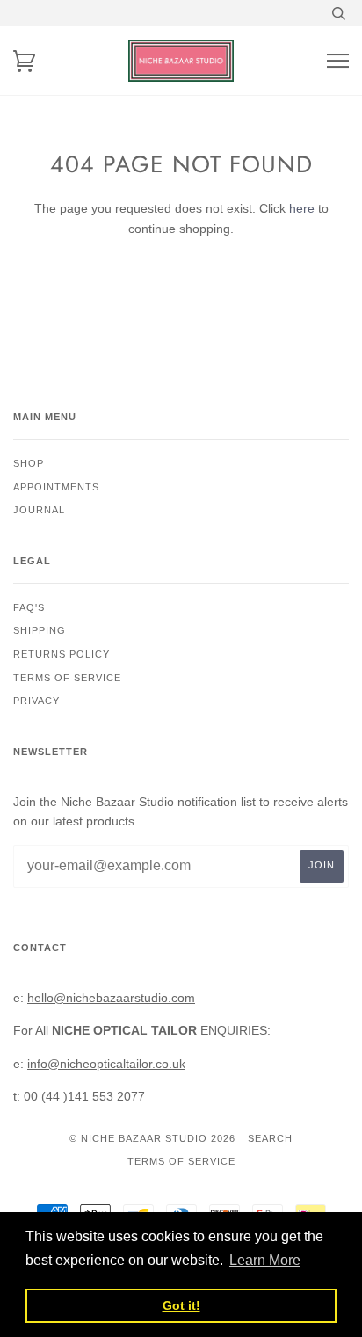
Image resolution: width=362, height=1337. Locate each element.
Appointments (56, 487)
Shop (28, 463)
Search (270, 1138)
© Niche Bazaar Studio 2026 (152, 1138)
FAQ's (29, 607)
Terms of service (67, 677)
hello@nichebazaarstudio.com (111, 998)
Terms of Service (181, 1161)
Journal (39, 510)
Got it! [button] (181, 1305)
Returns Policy (61, 654)
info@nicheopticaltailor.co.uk (106, 1064)
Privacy (36, 700)
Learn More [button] (264, 1260)
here (302, 208)
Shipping (39, 630)
